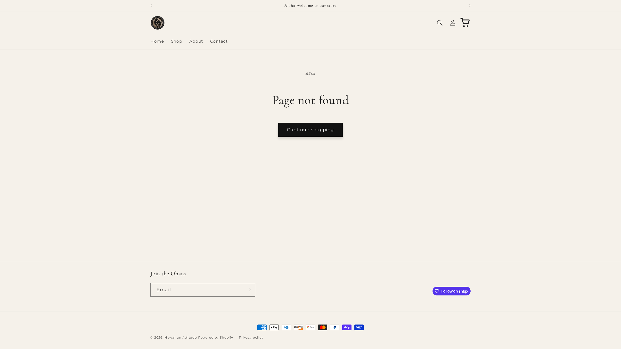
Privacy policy (251, 337)
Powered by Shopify (215, 337)
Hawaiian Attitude (180, 337)
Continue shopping (310, 129)
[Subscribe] (248, 290)
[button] (439, 22)
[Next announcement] (469, 5)
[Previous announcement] (151, 5)
